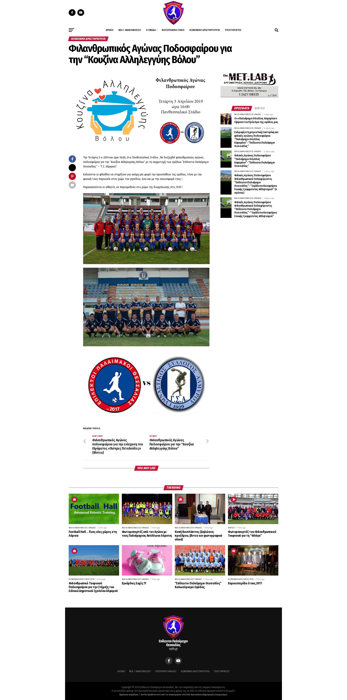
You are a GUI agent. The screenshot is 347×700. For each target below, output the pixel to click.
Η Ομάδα (151, 30)
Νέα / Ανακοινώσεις (129, 30)
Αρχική (109, 30)
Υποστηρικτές (233, 30)
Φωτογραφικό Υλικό (173, 30)
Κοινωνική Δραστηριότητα (204, 30)
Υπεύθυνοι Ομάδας (166, 671)
